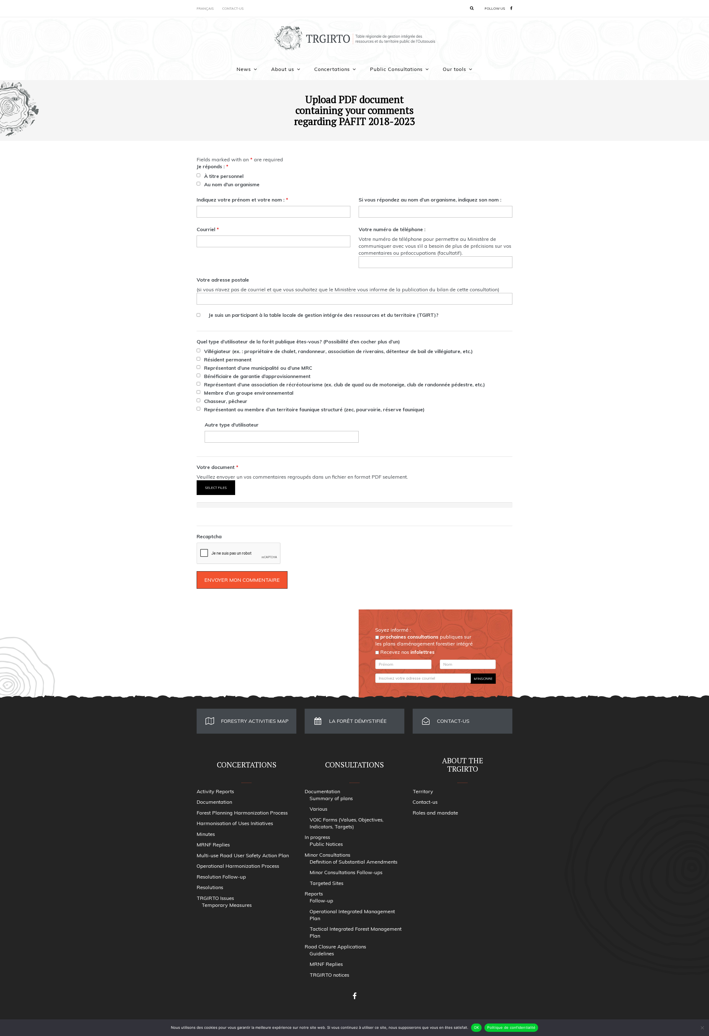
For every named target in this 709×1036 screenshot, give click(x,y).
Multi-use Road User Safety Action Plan (243, 855)
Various (318, 809)
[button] (472, 8)
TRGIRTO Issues (215, 898)
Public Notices (326, 844)
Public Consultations (396, 69)
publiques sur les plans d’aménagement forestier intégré (424, 640)
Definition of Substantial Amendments (353, 862)
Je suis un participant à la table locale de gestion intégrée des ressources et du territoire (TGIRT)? (323, 315)
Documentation (214, 802)
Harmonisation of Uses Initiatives (235, 823)
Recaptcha (209, 536)
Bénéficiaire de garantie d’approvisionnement (257, 376)
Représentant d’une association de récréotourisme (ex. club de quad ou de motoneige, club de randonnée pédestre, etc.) (344, 384)
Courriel (208, 229)
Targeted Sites (326, 883)
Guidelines (322, 953)
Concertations (332, 69)
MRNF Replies (213, 844)
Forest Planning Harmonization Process (242, 813)
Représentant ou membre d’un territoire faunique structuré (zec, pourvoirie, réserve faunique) (314, 409)
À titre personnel (223, 176)
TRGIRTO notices (329, 975)
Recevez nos (407, 652)
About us (282, 69)
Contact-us (233, 8)
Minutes (206, 834)
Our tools (454, 69)
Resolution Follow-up (221, 877)
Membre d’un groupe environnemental (248, 393)
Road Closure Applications (335, 946)
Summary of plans (331, 798)
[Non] (702, 1027)
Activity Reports (215, 791)
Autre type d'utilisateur (232, 425)
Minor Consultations (327, 855)
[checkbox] (198, 175)
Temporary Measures (227, 905)
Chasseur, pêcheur (225, 401)
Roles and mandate (435, 813)
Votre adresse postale (223, 280)
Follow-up (321, 900)
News (244, 69)
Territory (423, 791)
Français (205, 8)
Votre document (217, 467)
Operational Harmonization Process (238, 866)
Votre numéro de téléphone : (392, 229)
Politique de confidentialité (511, 1027)
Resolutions (210, 887)
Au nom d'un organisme (232, 184)
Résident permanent (227, 359)
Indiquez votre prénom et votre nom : (242, 200)
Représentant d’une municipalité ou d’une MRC (258, 368)
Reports (314, 893)
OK (476, 1027)
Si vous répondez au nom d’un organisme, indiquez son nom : (430, 200)
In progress (317, 837)
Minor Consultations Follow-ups (346, 872)
